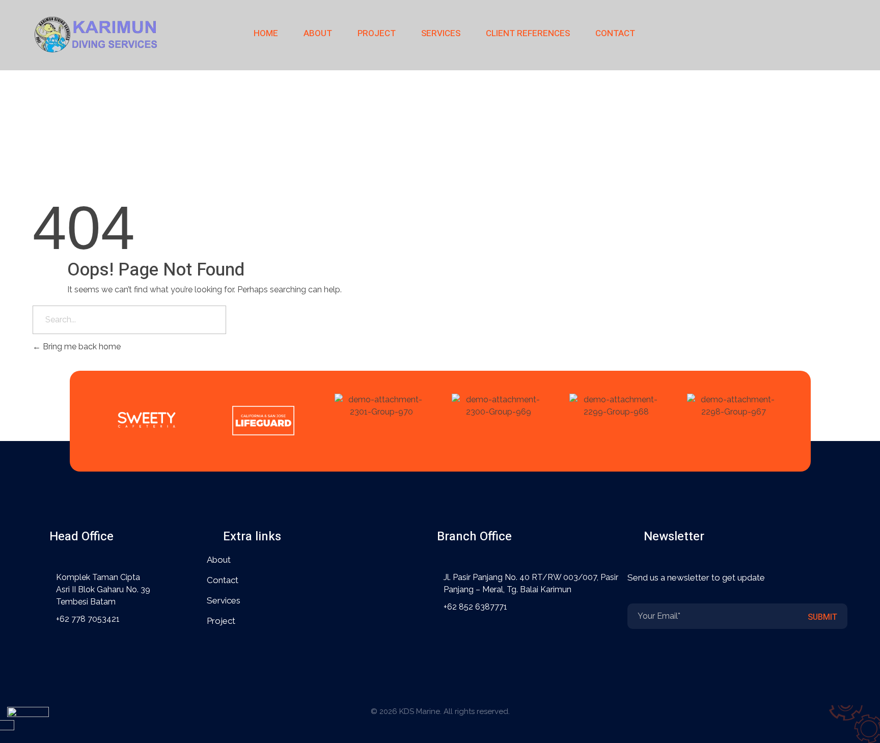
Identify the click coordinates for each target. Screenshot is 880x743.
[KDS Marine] (96, 33)
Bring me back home (81, 346)
